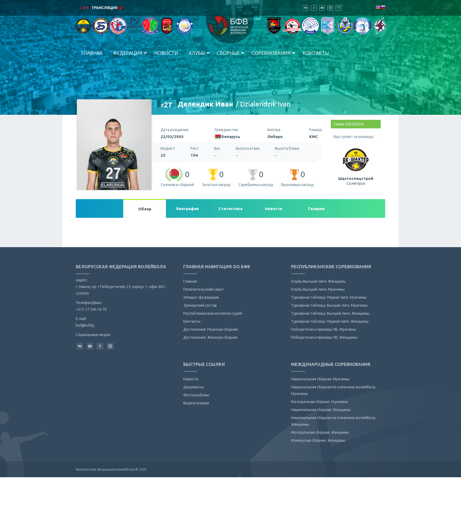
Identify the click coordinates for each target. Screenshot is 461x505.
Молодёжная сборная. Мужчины (319, 402)
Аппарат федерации (201, 297)
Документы (193, 387)
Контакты (191, 321)
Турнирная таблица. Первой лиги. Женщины (329, 321)
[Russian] (382, 7)
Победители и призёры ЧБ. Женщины (324, 337)
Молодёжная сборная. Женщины (320, 432)
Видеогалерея (196, 403)
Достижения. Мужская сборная (210, 329)
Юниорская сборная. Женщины (318, 440)
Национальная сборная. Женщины (321, 410)
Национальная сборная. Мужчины (320, 379)
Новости (190, 379)
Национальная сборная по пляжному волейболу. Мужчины (333, 390)
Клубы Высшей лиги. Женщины (318, 281)
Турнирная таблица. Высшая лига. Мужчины (329, 305)
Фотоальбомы (196, 395)
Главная (190, 281)
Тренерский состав (200, 305)
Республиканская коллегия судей (212, 313)
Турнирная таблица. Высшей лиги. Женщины (330, 313)
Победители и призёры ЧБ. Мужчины (323, 329)
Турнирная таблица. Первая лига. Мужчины (329, 297)
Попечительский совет (203, 289)
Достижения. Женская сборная (210, 337)
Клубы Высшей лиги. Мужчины (318, 289)
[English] (377, 7)
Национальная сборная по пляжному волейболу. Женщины (333, 421)
